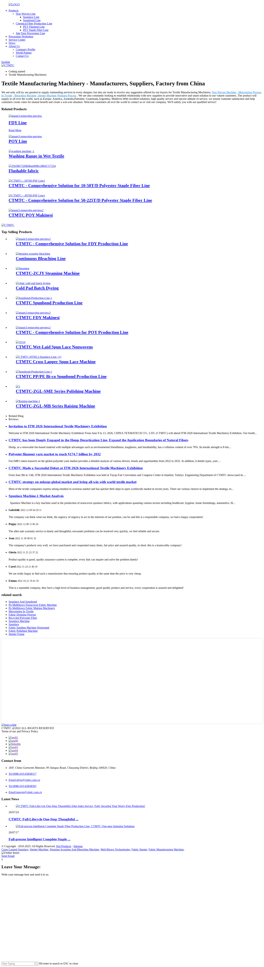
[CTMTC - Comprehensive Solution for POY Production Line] (33, 327)
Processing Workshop (21, 36)
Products (13, 10)
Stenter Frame (16, 634)
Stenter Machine (39, 849)
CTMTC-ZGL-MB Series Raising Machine (55, 406)
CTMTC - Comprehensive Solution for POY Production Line (72, 332)
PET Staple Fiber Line (35, 30)
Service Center (17, 39)
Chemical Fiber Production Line (34, 23)
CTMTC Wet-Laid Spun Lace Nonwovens (54, 347)
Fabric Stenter (139, 849)
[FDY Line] (25, 115)
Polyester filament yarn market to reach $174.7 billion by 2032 (55, 454)
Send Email (8, 855)
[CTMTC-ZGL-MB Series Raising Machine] (28, 401)
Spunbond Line (32, 20)
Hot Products (63, 846)
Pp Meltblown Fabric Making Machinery (32, 608)
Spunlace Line (31, 17)
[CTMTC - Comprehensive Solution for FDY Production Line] (33, 238)
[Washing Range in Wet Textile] (21, 151)
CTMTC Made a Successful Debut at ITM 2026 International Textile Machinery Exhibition (76, 468)
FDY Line (18, 122)
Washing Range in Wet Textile (36, 156)
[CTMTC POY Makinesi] (26, 210)
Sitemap (78, 846)
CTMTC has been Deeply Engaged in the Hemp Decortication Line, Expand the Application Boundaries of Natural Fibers (98, 440)
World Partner (24, 52)
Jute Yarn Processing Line (30, 33)
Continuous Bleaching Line (41, 258)
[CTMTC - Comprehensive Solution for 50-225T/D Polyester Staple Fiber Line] (27, 195)
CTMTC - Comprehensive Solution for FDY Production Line (72, 243)
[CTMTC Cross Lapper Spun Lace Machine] (38, 356)
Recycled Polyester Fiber (23, 617)
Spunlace (14, 624)
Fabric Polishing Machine (23, 630)
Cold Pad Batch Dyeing (37, 288)
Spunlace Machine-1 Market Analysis (36, 496)
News (12, 42)
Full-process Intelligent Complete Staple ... (39, 839)
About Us (14, 46)
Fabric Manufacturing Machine (166, 849)
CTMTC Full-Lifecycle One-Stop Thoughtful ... (43, 819)
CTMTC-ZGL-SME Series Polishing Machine (58, 391)
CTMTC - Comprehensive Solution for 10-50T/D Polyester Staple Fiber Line (79, 185)
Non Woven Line (26, 13)
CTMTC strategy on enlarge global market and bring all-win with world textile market (72, 482)
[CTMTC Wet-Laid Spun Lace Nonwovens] (20, 342)
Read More (15, 130)
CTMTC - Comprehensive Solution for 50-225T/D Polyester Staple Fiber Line (80, 200)
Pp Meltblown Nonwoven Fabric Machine (33, 604)
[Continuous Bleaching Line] (33, 253)
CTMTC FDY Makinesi (38, 317)
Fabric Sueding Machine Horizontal (29, 627)
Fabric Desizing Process (22, 614)
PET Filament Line (34, 26)
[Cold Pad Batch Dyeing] (33, 283)
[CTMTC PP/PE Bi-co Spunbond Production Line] (34, 371)
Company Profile (25, 49)
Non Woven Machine (224, 92)
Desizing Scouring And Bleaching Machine (74, 849)
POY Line (18, 141)
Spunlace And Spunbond (23, 601)
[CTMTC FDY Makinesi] (33, 312)
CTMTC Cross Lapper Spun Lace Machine (56, 361)
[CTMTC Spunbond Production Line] (34, 298)
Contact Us (22, 55)
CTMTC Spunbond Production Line (49, 302)
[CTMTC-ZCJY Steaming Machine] (22, 268)
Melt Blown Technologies (115, 849)
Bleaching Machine (25, 95)
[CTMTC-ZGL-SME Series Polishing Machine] (18, 386)
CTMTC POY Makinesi (31, 215)
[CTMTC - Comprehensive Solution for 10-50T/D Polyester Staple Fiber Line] (27, 180)
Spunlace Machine (19, 621)
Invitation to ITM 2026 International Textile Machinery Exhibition (58, 426)
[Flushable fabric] (32, 166)
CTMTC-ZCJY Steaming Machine (48, 273)
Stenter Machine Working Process (57, 95)
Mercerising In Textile (21, 611)
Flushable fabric (24, 170)
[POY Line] (25, 136)
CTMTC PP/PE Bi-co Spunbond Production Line (61, 376)
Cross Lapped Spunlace (14, 849)
